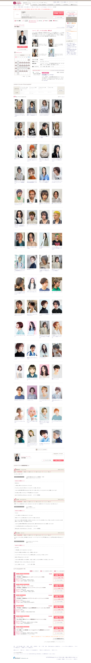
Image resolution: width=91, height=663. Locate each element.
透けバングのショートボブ (56, 314)
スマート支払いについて (71, 43)
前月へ (15, 55)
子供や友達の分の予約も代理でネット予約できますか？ (71, 50)
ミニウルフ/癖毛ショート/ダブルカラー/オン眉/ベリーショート (57, 248)
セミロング (43, 87)
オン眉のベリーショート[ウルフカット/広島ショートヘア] (57, 336)
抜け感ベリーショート (56, 443)
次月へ (29, 55)
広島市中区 (35, 646)
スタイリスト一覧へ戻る (60, 27)
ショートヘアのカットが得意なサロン (67, 646)
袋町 (46, 646)
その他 (32, 93)
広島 (14, 646)
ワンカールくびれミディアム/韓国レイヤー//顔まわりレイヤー (44, 270)
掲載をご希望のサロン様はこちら (71, 657)
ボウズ (50, 92)
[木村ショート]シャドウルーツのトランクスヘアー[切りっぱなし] (44, 422)
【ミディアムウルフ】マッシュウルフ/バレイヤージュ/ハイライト (32, 445)
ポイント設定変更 (69, 27)
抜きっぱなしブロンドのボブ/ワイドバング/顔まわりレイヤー (44, 160)
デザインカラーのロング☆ (32, 291)
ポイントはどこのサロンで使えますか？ (71, 47)
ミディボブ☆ (17, 378)
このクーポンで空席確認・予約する (59, 575)
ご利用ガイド (75, 659)
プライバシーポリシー (69, 659)
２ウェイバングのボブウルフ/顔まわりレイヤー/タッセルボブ (20, 115)
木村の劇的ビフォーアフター (48, 74)
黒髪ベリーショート (55, 378)
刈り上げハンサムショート (44, 291)
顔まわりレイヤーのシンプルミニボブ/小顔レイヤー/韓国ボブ (44, 336)
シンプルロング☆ (42, 357)
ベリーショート (33, 92)
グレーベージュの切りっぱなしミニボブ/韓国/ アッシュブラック (20, 293)
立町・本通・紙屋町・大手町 (20, 646)
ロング (51, 87)
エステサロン (65, 4)
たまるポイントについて (71, 25)
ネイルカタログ (50, 4)
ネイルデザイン (69, 38)
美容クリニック (73, 4)
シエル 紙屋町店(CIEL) (44, 653)
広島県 (28, 646)
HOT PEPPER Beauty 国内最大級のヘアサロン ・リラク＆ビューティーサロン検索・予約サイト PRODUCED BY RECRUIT (17, 3)
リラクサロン (58, 4)
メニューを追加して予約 (59, 577)
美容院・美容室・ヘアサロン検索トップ (61, 2)
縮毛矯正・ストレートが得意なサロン (27, 647)
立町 (39, 646)
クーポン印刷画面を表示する (58, 638)
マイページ (72, 2)
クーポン (68, 35)
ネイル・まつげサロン (42, 4)
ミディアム (25, 87)
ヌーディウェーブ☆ (30, 335)
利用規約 (63, 659)
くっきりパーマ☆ (30, 400)
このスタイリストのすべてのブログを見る (57, 70)
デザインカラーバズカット (56, 224)
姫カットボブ (17, 158)
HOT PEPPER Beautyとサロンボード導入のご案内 (55, 657)
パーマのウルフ (30, 203)
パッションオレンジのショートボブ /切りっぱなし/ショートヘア (32, 160)
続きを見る (46, 80)
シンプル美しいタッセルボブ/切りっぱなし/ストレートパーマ (20, 137)
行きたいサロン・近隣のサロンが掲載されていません (71, 45)
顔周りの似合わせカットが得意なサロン (54, 646)
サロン (68, 32)
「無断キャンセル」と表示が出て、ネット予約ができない (71, 53)
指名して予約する (22, 46)
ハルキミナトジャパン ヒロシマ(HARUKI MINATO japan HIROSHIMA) (30, 653)
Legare (23, 12)
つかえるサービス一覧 (70, 26)
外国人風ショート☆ (30, 269)
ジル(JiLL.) (53, 653)
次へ (63, 96)
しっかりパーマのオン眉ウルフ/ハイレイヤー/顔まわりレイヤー (57, 160)
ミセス (41, 88)
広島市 (31, 646)
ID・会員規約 (59, 659)
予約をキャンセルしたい (71, 51)
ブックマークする (59, 17)
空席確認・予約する (58, 13)
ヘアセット (33, 88)
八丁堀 (43, 646)
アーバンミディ (42, 378)
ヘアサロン (27, 4)
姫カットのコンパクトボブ (56, 203)
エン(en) (50, 653)
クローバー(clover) (16, 653)
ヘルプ (76, 2)
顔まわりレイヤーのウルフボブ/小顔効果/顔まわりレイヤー (20, 270)
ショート (34, 87)
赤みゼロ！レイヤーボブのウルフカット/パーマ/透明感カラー (20, 182)
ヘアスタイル (34, 4)
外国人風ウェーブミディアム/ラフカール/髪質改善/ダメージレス (20, 226)
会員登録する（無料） (71, 15)
